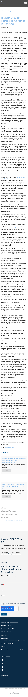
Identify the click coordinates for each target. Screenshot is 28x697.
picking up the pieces (8, 104)
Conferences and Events (9, 514)
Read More (7, 470)
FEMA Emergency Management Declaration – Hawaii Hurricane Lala (13, 486)
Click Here (21, 650)
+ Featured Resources (8, 511)
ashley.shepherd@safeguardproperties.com (11, 554)
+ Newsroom (5, 517)
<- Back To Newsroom (9, 520)
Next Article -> (19, 520)
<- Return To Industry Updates (8, 11)
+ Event (3, 508)
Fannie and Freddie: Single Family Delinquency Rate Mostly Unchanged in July (14, 460)
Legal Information (14, 693)
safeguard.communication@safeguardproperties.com (13, 640)
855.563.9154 (4, 646)
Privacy (14, 692)
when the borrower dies (17, 227)
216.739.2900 (4, 635)
